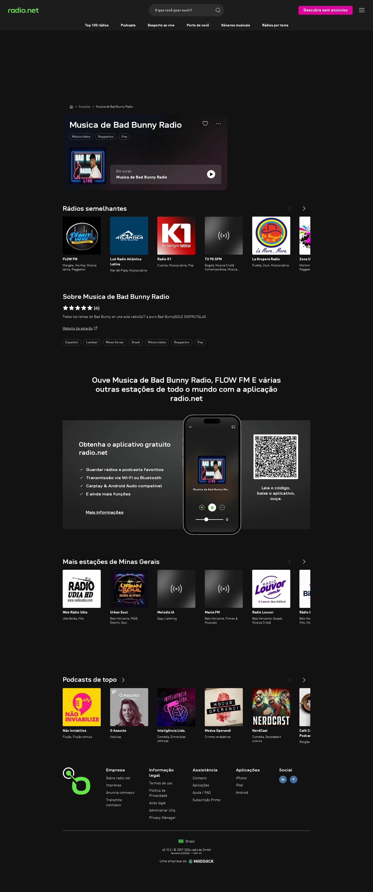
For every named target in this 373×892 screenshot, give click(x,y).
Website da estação (78, 328)
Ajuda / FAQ (202, 792)
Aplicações (201, 785)
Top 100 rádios (97, 25)
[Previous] (289, 206)
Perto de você (198, 25)
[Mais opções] (218, 124)
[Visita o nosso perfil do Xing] (294, 779)
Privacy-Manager (162, 818)
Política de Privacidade (158, 793)
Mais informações (105, 512)
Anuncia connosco (120, 792)
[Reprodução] (211, 174)
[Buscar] (218, 10)
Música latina (81, 136)
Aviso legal (157, 803)
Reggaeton (105, 136)
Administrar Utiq (162, 810)
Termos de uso (160, 783)
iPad (239, 785)
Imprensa (113, 785)
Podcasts (128, 25)
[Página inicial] (71, 107)
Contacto (200, 778)
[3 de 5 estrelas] (78, 308)
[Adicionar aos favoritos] (205, 123)
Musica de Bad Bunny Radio (141, 177)
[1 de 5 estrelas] (65, 308)
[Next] (304, 206)
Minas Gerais (115, 342)
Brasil (136, 342)
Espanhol (71, 342)
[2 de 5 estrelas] (72, 308)
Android (242, 792)
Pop (124, 136)
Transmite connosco (114, 802)
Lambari (92, 342)
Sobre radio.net (118, 778)
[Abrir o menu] (362, 10)
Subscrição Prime (206, 800)
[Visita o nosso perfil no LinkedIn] (283, 779)
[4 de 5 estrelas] (84, 308)
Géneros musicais (235, 25)
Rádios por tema (275, 25)
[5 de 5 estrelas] (90, 308)
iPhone (241, 778)
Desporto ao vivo (161, 25)
